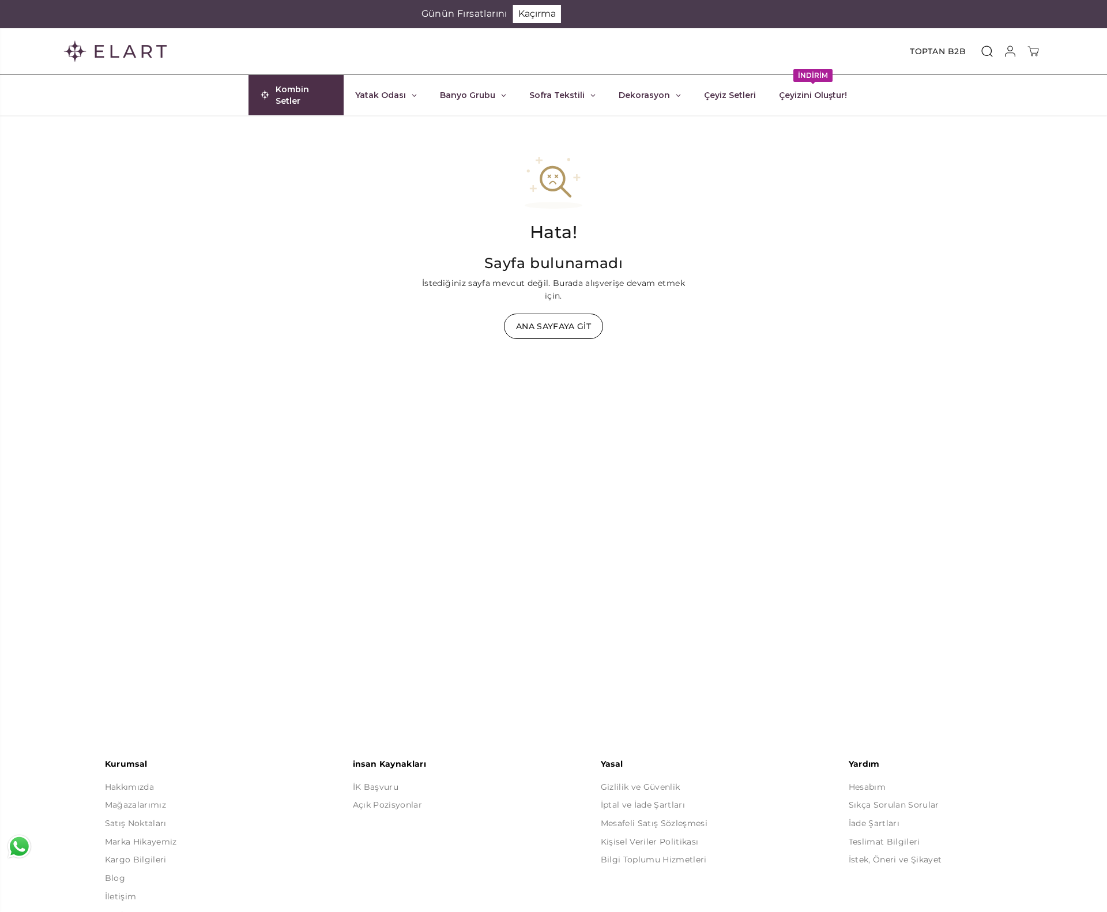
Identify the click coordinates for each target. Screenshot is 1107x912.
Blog (115, 878)
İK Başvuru (375, 787)
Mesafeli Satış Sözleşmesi (654, 823)
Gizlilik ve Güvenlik (640, 787)
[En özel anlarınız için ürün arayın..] (987, 51)
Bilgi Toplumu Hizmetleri (654, 859)
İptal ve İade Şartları (643, 804)
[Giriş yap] (1010, 51)
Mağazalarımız (135, 804)
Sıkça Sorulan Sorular (894, 804)
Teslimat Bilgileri (884, 841)
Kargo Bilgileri (136, 859)
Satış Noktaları (136, 823)
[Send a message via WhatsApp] (19, 846)
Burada (568, 283)
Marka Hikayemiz (141, 841)
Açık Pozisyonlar (387, 804)
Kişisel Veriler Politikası (650, 841)
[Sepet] (1033, 51)
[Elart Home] (115, 51)
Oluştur (678, 13)
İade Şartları (874, 823)
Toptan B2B (938, 51)
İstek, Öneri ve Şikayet (895, 859)
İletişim (121, 896)
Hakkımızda (129, 787)
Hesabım (867, 787)
